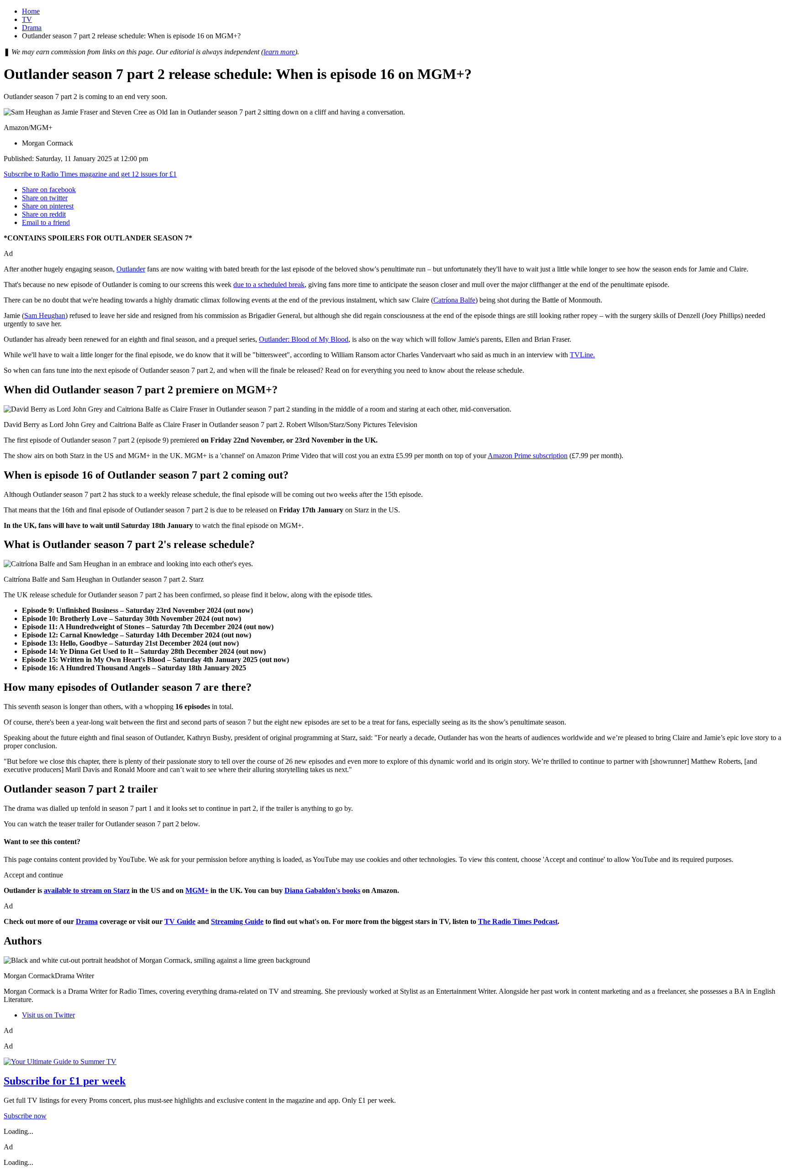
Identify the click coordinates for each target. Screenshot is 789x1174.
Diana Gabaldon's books (322, 890)
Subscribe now (25, 1116)
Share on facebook (49, 189)
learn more (279, 52)
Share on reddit (44, 214)
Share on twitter (45, 198)
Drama (32, 27)
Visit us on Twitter (48, 1015)
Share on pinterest (48, 206)
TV (27, 19)
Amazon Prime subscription (528, 455)
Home (31, 11)
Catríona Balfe (454, 300)
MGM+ (197, 890)
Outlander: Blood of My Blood (303, 339)
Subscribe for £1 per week (65, 1081)
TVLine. (582, 355)
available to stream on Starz (87, 890)
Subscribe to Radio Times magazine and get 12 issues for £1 (90, 174)
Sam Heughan (44, 315)
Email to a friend (46, 222)
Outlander (130, 269)
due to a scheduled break (269, 284)
